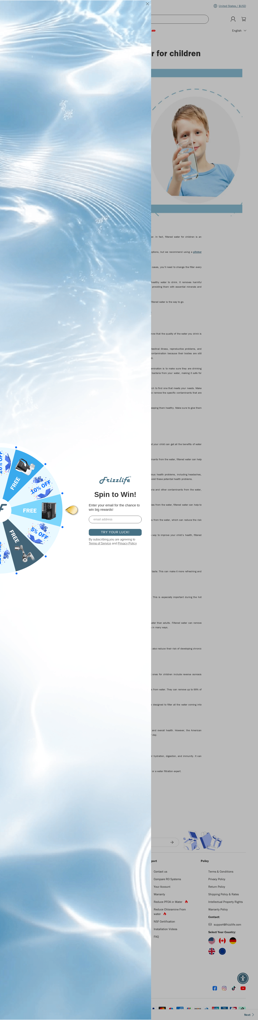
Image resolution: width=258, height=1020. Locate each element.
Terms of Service (100, 543)
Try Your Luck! (115, 532)
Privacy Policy (127, 543)
